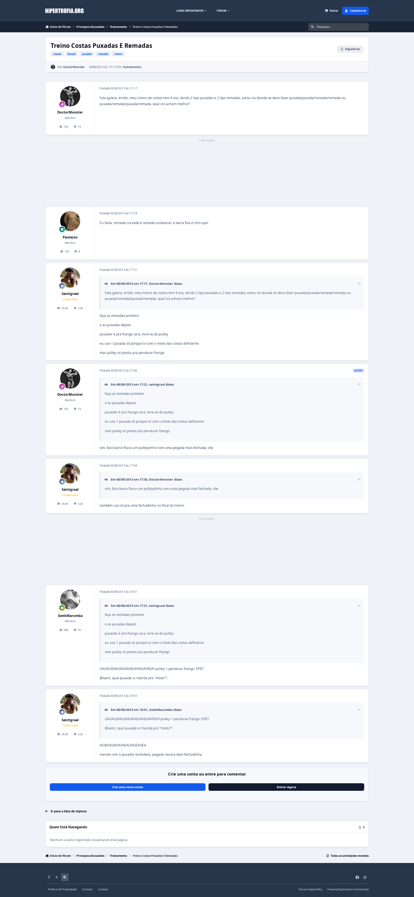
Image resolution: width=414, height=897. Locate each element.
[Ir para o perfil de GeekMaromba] (70, 600)
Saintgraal (70, 293)
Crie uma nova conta (127, 787)
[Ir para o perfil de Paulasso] (70, 221)
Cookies (103, 889)
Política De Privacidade (62, 889)
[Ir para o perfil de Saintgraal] (70, 278)
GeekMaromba (70, 616)
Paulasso (70, 237)
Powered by (348, 889)
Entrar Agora (286, 787)
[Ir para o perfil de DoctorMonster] (53, 67)
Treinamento (131, 67)
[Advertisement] (207, 173)
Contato (87, 889)
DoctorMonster (74, 67)
